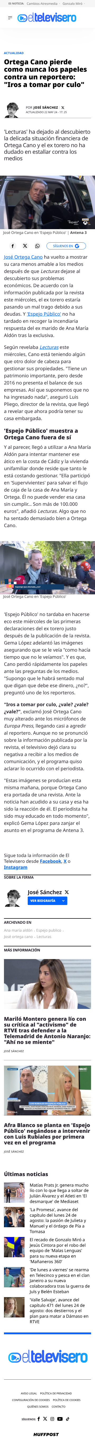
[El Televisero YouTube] (60, 1419)
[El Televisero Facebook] (38, 1419)
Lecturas (49, 347)
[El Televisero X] (45, 1419)
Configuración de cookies (31, 1400)
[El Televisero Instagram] (52, 1419)
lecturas (44, 937)
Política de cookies (67, 1400)
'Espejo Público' (44, 314)
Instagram (15, 867)
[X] (62, 107)
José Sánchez (46, 107)
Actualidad (14, 53)
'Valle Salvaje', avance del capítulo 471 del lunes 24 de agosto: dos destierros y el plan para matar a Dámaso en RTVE (59, 1311)
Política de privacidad (56, 1393)
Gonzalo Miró (73, 3)
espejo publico (48, 930)
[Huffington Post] (46, 1435)
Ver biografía (42, 900)
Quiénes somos (38, 1406)
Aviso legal (29, 1393)
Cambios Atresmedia (42, 3)
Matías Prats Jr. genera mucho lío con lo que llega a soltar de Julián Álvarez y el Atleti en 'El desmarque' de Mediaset (59, 1193)
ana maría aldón (18, 930)
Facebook (50, 861)
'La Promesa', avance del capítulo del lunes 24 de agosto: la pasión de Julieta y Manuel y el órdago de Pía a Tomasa (58, 1220)
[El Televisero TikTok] (67, 1419)
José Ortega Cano (23, 257)
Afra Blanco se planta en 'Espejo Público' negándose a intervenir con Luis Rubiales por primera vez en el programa (47, 1133)
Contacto (58, 1406)
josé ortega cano (18, 937)
